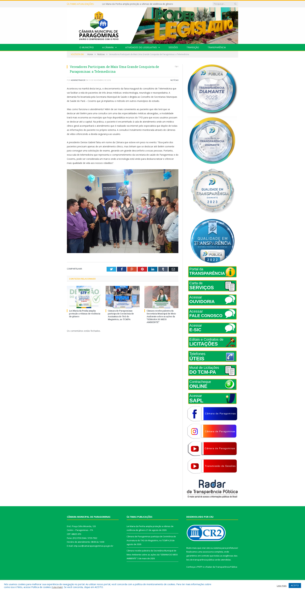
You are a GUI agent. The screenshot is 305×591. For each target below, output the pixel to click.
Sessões (173, 47)
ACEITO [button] (295, 585)
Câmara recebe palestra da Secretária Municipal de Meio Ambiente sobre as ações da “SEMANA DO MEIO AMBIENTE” (161, 316)
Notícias (174, 80)
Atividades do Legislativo (141, 47)
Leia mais (57, 587)
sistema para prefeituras (225, 547)
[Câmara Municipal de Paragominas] (152, 25)
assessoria (208, 551)
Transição (192, 47)
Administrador (78, 80)
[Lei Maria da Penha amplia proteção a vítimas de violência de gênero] (84, 297)
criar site (206, 547)
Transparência (217, 47)
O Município (86, 47)
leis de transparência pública (200, 559)
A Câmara (108, 47)
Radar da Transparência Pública (221, 566)
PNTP (199, 566)
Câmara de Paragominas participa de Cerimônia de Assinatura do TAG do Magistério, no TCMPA (138, 4)
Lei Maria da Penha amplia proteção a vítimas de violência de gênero (84, 313)
